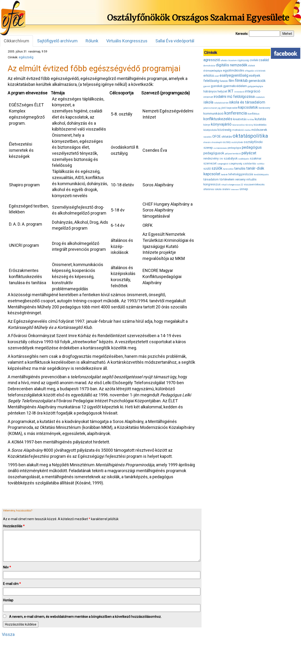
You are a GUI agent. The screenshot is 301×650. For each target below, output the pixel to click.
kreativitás (240, 119)
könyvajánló (221, 124)
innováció (239, 91)
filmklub (241, 80)
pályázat (249, 153)
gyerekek (216, 86)
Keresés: (242, 34)
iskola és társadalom (247, 102)
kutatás (260, 119)
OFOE (216, 136)
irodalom (260, 97)
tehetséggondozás (240, 174)
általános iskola (212, 189)
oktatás (227, 136)
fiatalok (224, 81)
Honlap (8, 600)
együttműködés (233, 70)
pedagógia (234, 147)
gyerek (206, 86)
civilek (254, 60)
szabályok (231, 158)
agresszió (211, 60)
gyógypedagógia (255, 86)
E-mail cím (12, 584)
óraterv (226, 189)
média (247, 130)
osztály (227, 142)
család (264, 60)
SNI (221, 159)
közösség (224, 130)
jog (219, 108)
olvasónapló (216, 142)
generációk (257, 81)
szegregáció (222, 164)
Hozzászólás (14, 526)
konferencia (235, 113)
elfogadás (249, 71)
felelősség (211, 81)
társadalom (211, 179)
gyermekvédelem (235, 86)
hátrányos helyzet (215, 91)
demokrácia (209, 65)
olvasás (207, 142)
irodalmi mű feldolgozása (234, 97)
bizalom (232, 60)
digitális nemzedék (231, 65)
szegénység (235, 163)
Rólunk (92, 40)
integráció (252, 91)
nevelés (207, 137)
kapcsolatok (248, 107)
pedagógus (252, 147)
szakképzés (243, 159)
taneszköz (228, 169)
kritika (250, 119)
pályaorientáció (233, 153)
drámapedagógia (212, 70)
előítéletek (260, 71)
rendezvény (211, 158)
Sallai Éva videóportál (174, 40)
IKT (231, 91)
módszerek (259, 130)
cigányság (243, 60)
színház (260, 164)
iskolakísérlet (221, 102)
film (231, 81)
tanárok (224, 174)
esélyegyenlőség (234, 75)
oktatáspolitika (250, 136)
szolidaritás (249, 163)
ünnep (244, 189)
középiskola (210, 130)
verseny (240, 179)
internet (208, 97)
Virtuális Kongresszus (126, 40)
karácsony (264, 107)
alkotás (224, 60)
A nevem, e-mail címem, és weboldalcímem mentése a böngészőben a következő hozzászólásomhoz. (85, 616)
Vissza (8, 634)
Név (7, 567)
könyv (206, 124)
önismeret (235, 189)
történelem (226, 179)
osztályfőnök (237, 142)
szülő (207, 168)
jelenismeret (210, 108)
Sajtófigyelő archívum (57, 40)
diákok (251, 65)
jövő (223, 107)
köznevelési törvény (242, 125)
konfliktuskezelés (217, 119)
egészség (26, 57)
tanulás (240, 168)
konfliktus (253, 113)
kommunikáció (213, 113)
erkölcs (208, 75)
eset (217, 76)
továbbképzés (261, 174)
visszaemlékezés (254, 184)
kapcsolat (232, 107)
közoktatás (260, 124)
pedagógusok (213, 153)
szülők (216, 168)
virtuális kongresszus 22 (232, 184)
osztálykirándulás (220, 148)
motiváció (238, 130)
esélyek (254, 75)
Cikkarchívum (16, 40)
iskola (208, 102)
